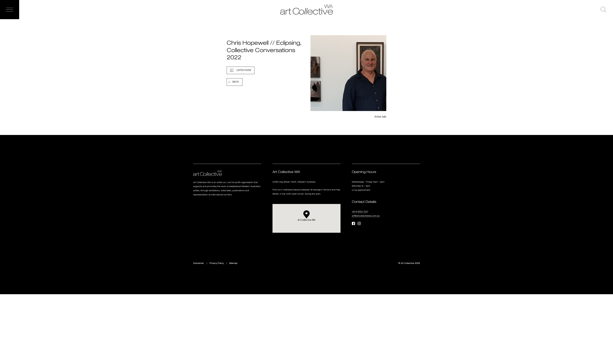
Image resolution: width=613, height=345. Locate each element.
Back (235, 82)
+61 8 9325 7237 (360, 212)
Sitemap (233, 263)
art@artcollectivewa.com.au (366, 216)
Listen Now (243, 70)
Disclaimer (198, 263)
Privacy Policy (216, 263)
